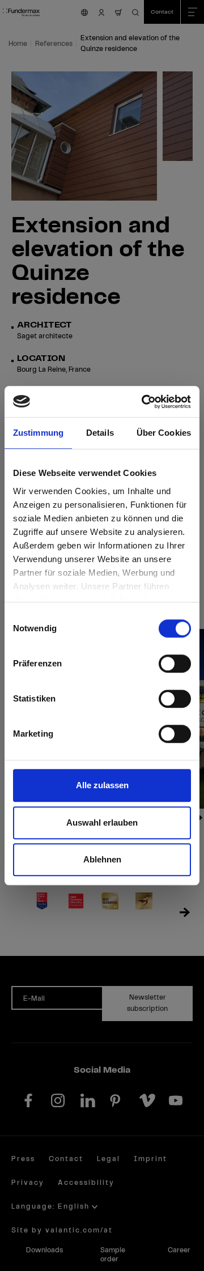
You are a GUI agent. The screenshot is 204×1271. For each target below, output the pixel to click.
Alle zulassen (102, 785)
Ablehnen (102, 859)
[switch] (175, 663)
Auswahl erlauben (102, 822)
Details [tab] (100, 432)
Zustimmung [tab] (38, 432)
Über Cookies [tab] (164, 432)
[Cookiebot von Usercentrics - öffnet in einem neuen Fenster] (144, 401)
